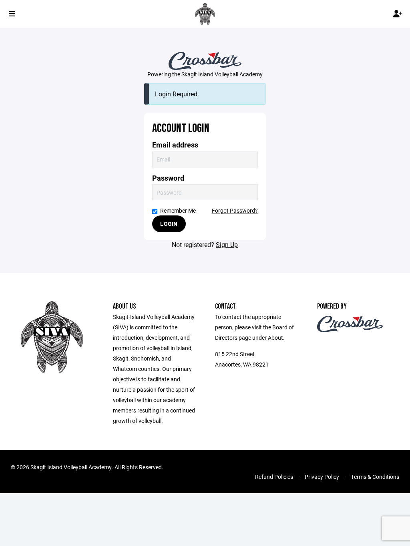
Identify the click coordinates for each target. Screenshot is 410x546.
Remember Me (178, 210)
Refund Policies (274, 476)
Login (168, 223)
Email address (175, 144)
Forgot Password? (235, 210)
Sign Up (227, 244)
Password (168, 178)
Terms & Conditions (375, 476)
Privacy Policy (322, 476)
